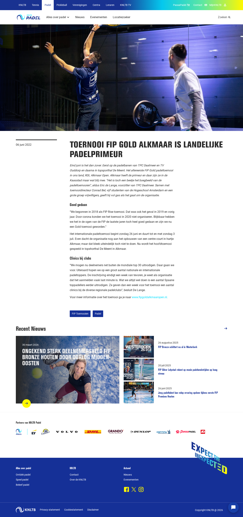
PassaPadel (179, 5)
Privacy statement (50, 509)
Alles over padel (56, 17)
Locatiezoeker (121, 17)
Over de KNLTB (78, 479)
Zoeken (222, 17)
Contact (197, 5)
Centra (96, 5)
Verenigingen (80, 5)
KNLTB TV (125, 5)
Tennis (35, 5)
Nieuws (79, 17)
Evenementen (98, 17)
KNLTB (22, 5)
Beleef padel (22, 484)
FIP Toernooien (80, 313)
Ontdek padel (23, 474)
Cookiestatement (73, 509)
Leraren (110, 5)
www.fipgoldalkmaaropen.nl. (150, 297)
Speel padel (22, 479)
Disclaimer (93, 509)
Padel (48, 5)
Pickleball (62, 5)
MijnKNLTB (215, 5)
